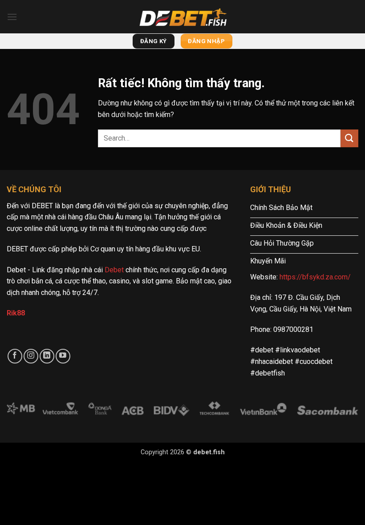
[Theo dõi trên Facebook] (15, 356)
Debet (114, 270)
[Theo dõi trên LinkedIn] (47, 356)
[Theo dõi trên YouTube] (63, 356)
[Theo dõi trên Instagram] (31, 356)
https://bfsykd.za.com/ (315, 277)
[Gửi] (349, 138)
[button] (12, 17)
